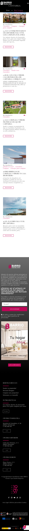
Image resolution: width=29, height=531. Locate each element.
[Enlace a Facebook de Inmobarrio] (9, 497)
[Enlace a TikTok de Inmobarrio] (17, 497)
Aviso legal (6, 502)
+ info (7, 430)
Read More (8, 47)
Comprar (14, 26)
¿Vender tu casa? (8, 167)
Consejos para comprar (18, 168)
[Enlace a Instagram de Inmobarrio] (11, 497)
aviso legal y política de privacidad (10, 316)
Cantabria (6, 26)
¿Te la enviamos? (14, 365)
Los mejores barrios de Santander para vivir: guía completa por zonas (14, 405)
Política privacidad (15, 502)
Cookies (24, 502)
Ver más (6, 411)
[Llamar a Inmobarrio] (20, 497)
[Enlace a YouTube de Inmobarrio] (14, 497)
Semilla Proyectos (18, 478)
